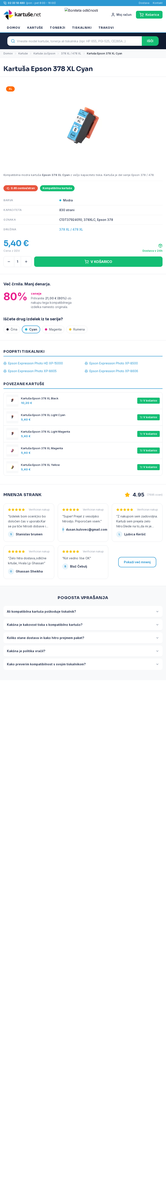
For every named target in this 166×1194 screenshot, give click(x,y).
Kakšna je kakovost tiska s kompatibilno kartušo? (44, 624)
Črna (14, 329)
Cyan (33, 329)
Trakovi (106, 28)
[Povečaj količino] (26, 261)
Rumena (79, 329)
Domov (13, 28)
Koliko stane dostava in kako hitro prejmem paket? (45, 638)
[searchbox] (74, 41)
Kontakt (158, 3)
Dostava (144, 3)
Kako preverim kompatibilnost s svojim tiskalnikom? (46, 664)
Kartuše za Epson (44, 53)
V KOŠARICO (101, 261)
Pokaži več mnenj (137, 562)
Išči (150, 41)
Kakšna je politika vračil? (26, 651)
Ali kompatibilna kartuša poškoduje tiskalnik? (41, 611)
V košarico (150, 400)
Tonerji (57, 28)
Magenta (55, 329)
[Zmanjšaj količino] (9, 261)
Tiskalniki (82, 28)
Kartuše (35, 28)
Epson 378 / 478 (142, 175)
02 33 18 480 (16, 3)
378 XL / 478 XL (71, 53)
